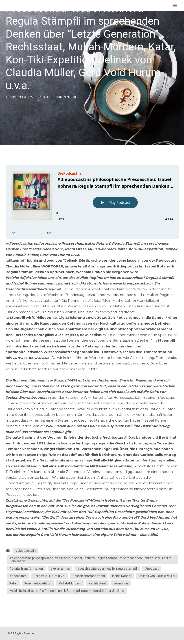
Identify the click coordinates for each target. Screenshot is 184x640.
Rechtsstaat (97, 583)
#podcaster (17, 576)
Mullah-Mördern (70, 583)
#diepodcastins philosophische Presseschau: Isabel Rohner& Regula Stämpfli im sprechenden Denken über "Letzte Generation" (90, 559)
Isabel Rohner (121, 576)
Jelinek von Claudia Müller (157, 576)
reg (42, 97)
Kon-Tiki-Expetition (37, 583)
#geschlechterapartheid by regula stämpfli (107, 568)
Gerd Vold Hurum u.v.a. (49, 576)
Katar (13, 583)
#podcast (152, 568)
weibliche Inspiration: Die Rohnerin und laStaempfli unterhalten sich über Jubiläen (66, 591)
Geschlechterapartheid (88, 576)
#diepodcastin (25, 550)
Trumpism (120, 583)
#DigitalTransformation (26, 568)
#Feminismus (60, 568)
